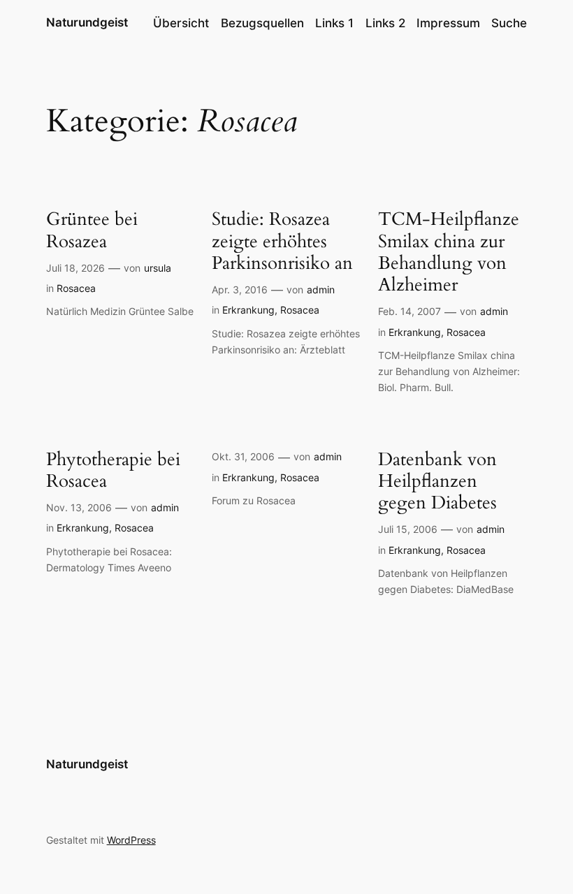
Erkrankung (248, 310)
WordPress (131, 840)
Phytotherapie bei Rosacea (113, 470)
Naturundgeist (87, 22)
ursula (157, 268)
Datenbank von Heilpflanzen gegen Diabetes (437, 481)
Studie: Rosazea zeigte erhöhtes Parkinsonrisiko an (282, 241)
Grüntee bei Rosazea (92, 230)
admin (321, 289)
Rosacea (76, 288)
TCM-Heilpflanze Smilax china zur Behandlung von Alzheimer (448, 251)
